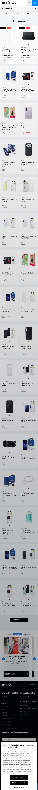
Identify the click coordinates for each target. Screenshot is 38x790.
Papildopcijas (20, 787)
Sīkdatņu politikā (23, 767)
